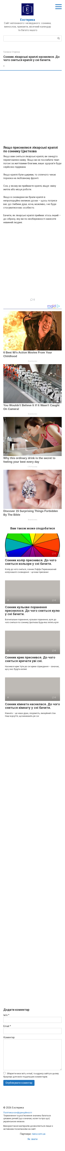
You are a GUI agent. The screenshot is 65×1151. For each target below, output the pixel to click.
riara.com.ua (38, 1133)
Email (7, 1026)
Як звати (33, 1139)
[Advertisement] (32, 108)
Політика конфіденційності (17, 1112)
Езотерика (27, 19)
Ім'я (6, 1015)
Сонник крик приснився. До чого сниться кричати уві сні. (30, 659)
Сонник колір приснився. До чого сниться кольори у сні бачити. (30, 562)
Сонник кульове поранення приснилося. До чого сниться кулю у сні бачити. (32, 610)
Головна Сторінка (11, 52)
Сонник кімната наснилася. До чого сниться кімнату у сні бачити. (32, 706)
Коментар (9, 1037)
